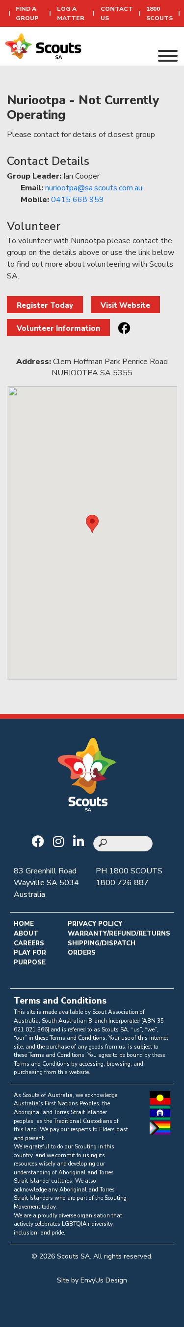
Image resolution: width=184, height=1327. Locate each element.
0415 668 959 (77, 199)
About (26, 933)
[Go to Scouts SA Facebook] (40, 842)
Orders (82, 952)
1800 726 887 (122, 882)
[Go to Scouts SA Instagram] (61, 842)
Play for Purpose (30, 957)
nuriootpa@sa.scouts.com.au (93, 188)
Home (24, 923)
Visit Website (125, 305)
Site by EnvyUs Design (92, 1280)
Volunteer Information (58, 328)
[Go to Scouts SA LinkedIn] (81, 842)
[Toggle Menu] (168, 56)
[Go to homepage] (43, 45)
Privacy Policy (95, 923)
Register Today (45, 305)
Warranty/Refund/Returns (119, 933)
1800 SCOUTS (135, 871)
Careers (29, 943)
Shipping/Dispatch (101, 943)
